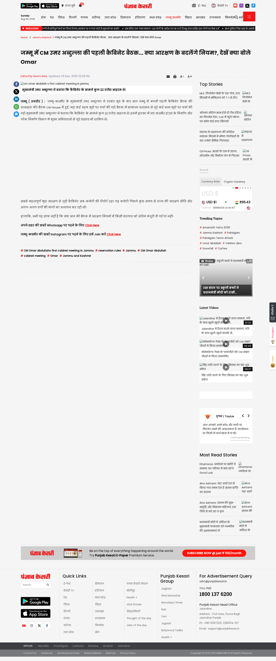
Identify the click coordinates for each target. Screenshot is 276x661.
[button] (203, 277)
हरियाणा (99, 590)
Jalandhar (124, 645)
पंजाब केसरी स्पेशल (137, 583)
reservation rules (108, 250)
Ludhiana (78, 645)
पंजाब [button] (84, 17)
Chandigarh (61, 645)
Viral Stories (134, 604)
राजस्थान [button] (215, 17)
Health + (132, 597)
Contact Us (29, 653)
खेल (97, 632)
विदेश (66, 604)
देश (65, 597)
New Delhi (43, 645)
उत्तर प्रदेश (110, 17)
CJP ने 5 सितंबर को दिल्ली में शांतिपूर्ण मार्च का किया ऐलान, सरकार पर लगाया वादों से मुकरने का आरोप (70, 28)
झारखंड (200, 17)
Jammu (129, 250)
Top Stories (211, 84)
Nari (163, 609)
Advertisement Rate (68, 653)
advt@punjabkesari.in (213, 581)
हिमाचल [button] (125, 17)
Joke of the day (137, 625)
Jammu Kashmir (41, 37)
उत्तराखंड (99, 611)
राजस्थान (100, 618)
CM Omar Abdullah (151, 250)
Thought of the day (139, 618)
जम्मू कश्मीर (173, 17)
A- (182, 76)
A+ (190, 76)
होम (43, 17)
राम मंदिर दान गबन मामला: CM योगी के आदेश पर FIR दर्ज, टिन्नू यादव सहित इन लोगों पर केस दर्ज (172, 28)
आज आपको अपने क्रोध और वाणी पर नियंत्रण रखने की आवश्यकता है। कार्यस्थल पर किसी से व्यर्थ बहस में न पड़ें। (225, 429)
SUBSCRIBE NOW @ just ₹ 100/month (214, 553)
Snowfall (206, 248)
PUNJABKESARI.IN (220, 653)
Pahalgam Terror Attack (216, 238)
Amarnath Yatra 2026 (215, 227)
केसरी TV (68, 590)
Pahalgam (232, 233)
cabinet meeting (33, 256)
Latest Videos (209, 308)
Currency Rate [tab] (210, 181)
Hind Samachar (170, 595)
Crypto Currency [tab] (234, 182)
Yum (164, 616)
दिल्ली (72, 17)
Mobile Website (92, 653)
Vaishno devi (232, 243)
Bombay (93, 645)
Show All (204, 169)
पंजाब (66, 618)
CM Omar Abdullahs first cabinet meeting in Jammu (57, 250)
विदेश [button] (61, 17)
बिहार (188, 17)
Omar (52, 256)
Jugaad (166, 623)
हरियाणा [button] (140, 17)
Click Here (92, 225)
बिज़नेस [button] (230, 17)
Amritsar (108, 645)
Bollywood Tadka (172, 630)
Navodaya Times (172, 602)
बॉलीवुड (131, 590)
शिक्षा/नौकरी (133, 611)
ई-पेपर (67, 583)
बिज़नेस (99, 625)
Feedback (46, 653)
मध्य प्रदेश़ (155, 17)
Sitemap (110, 653)
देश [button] (52, 17)
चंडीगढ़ (67, 625)
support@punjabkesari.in (223, 628)
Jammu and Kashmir (75, 256)
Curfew (221, 248)
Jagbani (166, 588)
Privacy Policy (128, 653)
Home (24, 37)
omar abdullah (210, 243)
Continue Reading (240, 437)
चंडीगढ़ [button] (96, 17)
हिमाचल (99, 583)
